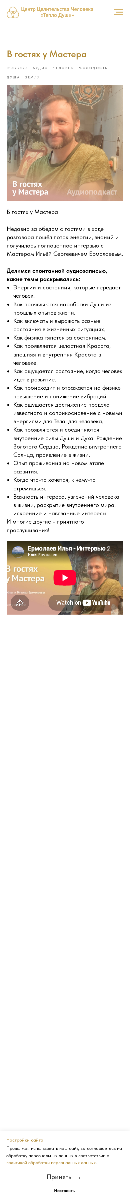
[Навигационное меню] (118, 12)
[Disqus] (65, 715)
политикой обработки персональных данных (51, 1162)
